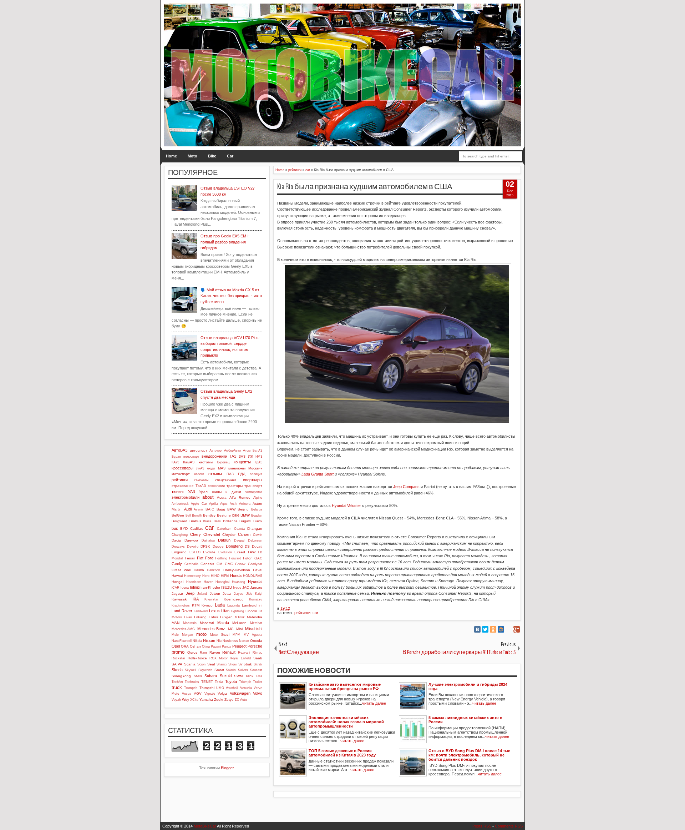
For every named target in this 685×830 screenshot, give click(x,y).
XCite (194, 699)
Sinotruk (245, 664)
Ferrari (190, 558)
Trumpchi (206, 688)
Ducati (257, 546)
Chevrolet (211, 534)
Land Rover (182, 611)
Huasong (238, 582)
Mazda (223, 622)
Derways (178, 546)
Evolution (225, 552)
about (208, 497)
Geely (177, 564)
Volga (222, 693)
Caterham (224, 528)
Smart (219, 670)
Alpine (257, 497)
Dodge (218, 546)
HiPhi (225, 576)
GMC (229, 564)
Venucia (246, 688)
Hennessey (192, 576)
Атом (246, 450)
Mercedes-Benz (211, 629)
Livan (188, 617)
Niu (219, 641)
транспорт (253, 486)
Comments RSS (509, 826)
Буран (176, 456)
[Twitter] (485, 629)
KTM (195, 605)
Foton (248, 558)
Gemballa (191, 564)
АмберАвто (232, 450)
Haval (257, 570)
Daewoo (191, 540)
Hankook (213, 570)
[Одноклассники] (493, 629)
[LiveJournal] (509, 629)
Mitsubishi (253, 629)
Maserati (207, 623)
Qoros (192, 652)
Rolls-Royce (197, 658)
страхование (183, 486)
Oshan (195, 646)
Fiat (200, 558)
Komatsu (255, 599)
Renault (228, 652)
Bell (188, 515)
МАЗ (221, 468)
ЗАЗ (242, 456)
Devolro (192, 546)
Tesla (219, 682)
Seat (211, 664)
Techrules (192, 682)
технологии (216, 486)
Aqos (224, 503)
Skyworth (205, 670)
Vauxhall (232, 688)
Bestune (224, 515)
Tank (249, 676)
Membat (256, 623)
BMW (245, 515)
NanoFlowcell (182, 641)
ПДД (241, 474)
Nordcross (230, 641)
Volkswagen (240, 693)
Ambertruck (180, 503)
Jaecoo (256, 587)
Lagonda (233, 605)
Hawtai (177, 576)
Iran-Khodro (210, 587)
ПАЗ (230, 474)
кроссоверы (182, 468)
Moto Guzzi (219, 635)
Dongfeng (234, 546)
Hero (205, 576)
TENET (207, 682)
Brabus (195, 521)
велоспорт (191, 456)
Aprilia (213, 503)
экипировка (253, 492)
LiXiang (200, 617)
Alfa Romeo (239, 497)
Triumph (245, 682)
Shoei (232, 664)
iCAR (175, 587)
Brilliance (230, 521)
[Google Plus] (516, 629)
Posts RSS (481, 826)
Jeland (202, 593)
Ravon (214, 652)
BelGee (178, 515)
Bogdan (256, 515)
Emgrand (179, 552)
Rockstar (178, 658)
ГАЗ (233, 456)
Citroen (244, 534)
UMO (220, 688)
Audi (188, 509)
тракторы (235, 486)
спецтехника (226, 480)
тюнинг (178, 491)
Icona (185, 587)
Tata (259, 676)
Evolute (209, 552)
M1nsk (240, 617)
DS (247, 546)
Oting (206, 646)
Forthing (221, 558)
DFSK (205, 546)
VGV (198, 693)
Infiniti (194, 587)
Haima (199, 570)
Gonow (240, 564)
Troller (257, 682)
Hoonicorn (193, 582)
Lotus (213, 617)
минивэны (236, 468)
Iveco (237, 587)
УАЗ (191, 491)
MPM (236, 635)
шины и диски (226, 492)
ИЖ (250, 456)
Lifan (225, 611)
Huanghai (222, 582)
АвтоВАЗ (180, 450)
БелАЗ (257, 450)
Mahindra (254, 617)
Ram (203, 652)
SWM (238, 676)
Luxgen (226, 617)
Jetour (215, 593)
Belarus (256, 509)
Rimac (257, 652)
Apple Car (199, 503)
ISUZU (226, 587)
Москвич (255, 468)
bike (235, 515)
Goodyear (255, 564)
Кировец (223, 462)
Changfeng (180, 535)
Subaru (210, 676)
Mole (175, 635)
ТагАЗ (201, 486)
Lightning (237, 611)
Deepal (239, 540)
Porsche (255, 646)
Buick (257, 521)
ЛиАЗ (200, 468)
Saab (257, 658)
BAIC (210, 509)
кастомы (206, 462)
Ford (209, 558)
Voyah (176, 699)
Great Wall (181, 570)
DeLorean (255, 540)
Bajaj (221, 509)
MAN (175, 623)
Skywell (190, 670)
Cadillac (196, 528)
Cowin (257, 535)
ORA (185, 646)
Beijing (243, 509)
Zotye (229, 699)
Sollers (243, 670)
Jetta (227, 593)
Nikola (197, 641)
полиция (256, 474)
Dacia (176, 540)
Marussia (190, 623)
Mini (239, 629)
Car (230, 156)
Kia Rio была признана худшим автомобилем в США (364, 186)
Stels (198, 676)
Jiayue (238, 593)
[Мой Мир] (501, 629)
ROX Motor (218, 658)
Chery (195, 534)
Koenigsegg (234, 599)
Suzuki (226, 676)
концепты (242, 462)
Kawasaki (179, 599)
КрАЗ (258, 462)
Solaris (231, 670)
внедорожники (214, 456)
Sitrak (258, 664)
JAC (245, 587)
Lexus (214, 611)
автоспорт (198, 450)
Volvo (257, 693)
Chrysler (228, 535)
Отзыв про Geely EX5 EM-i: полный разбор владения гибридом (225, 242)
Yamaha (206, 699)
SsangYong (181, 676)
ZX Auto (241, 699)
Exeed (239, 552)
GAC (258, 558)
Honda (236, 575)
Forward (235, 558)
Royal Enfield (240, 658)
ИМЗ (258, 456)
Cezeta (239, 528)
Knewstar (211, 599)
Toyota (231, 681)
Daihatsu (208, 540)
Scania (190, 664)
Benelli (197, 515)
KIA (196, 599)
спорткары (252, 480)
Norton (244, 641)
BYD (184, 528)
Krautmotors (181, 605)
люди (211, 468)
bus (175, 528)
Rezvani (244, 652)
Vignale (209, 693)
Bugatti (245, 521)
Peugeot (239, 646)
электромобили (185, 497)
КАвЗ (175, 462)
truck (177, 687)
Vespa (186, 693)
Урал (203, 492)
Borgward (179, 521)
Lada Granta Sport (317, 474)
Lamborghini (252, 605)
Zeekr (218, 699)
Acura (222, 497)
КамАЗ (188, 462)
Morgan (187, 635)
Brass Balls (212, 521)
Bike (212, 156)
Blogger (227, 768)
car (315, 612)
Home (171, 156)
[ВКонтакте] (477, 629)
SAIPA (177, 664)
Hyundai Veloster (346, 505)
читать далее (374, 703)
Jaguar (177, 593)
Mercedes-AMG (183, 629)
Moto (192, 156)
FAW (251, 552)
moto (201, 634)
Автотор (215, 450)
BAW (231, 509)
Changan (254, 528)
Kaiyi (258, 593)
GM (219, 564)
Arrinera (244, 503)
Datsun (224, 540)
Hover (208, 582)
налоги (199, 474)
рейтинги (302, 612)
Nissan (209, 640)
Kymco (207, 605)
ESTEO (195, 552)
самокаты (201, 480)
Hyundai (255, 581)
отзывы (215, 474)
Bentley (209, 515)
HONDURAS (252, 576)
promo (178, 652)
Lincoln (251, 611)
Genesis (207, 564)
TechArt (177, 682)
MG (231, 629)
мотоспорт (181, 474)
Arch (233, 503)
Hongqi (177, 582)
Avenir (198, 509)
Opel (176, 646)
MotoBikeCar (205, 826)
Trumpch (190, 688)
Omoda (256, 641)
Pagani (216, 646)
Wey (185, 699)
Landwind (201, 611)
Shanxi (222, 664)
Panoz (226, 646)
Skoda (177, 670)
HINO (215, 576)
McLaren (239, 623)
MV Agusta (253, 635)
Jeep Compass (406, 486)
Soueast (256, 670)
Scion (201, 664)
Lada (220, 605)
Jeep (190, 593)
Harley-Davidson (236, 570)
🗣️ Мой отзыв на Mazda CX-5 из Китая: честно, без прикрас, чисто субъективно (231, 296)
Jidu (249, 593)
